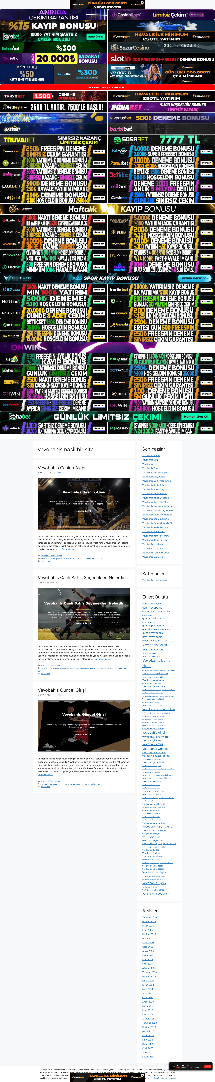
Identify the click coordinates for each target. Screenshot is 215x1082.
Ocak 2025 (147, 947)
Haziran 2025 (149, 934)
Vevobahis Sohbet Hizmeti (155, 552)
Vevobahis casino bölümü (153, 699)
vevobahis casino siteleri (152, 705)
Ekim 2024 (147, 959)
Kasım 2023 (148, 1006)
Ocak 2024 (147, 997)
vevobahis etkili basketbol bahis (152, 719)
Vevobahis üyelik (154, 883)
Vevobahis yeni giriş (154, 872)
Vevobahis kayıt (164, 778)
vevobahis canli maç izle (152, 677)
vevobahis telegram (152, 843)
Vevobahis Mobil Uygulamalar (157, 514)
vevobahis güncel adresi (156, 755)
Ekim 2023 (147, 1010)
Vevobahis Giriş (150, 460)
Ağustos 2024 (149, 968)
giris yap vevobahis (154, 625)
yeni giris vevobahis (155, 893)
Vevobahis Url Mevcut (153, 544)
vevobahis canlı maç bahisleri (151, 690)
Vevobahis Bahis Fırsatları (155, 540)
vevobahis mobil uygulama (150, 801)
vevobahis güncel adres (154, 752)
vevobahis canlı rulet (168, 690)
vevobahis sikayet (151, 833)
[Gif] (107, 209)
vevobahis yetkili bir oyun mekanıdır (153, 876)
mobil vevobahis (151, 640)
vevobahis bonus (167, 670)
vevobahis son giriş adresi (153, 840)
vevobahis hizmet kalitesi (166, 769)
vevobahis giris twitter (156, 736)
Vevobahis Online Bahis (152, 813)
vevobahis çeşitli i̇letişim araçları (152, 879)
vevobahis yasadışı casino (150, 860)
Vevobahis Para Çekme (157, 826)
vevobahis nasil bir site (92, 558)
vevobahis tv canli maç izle (153, 847)
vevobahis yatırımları (166, 863)
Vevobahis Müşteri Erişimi (155, 472)
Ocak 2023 (147, 1048)
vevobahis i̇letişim (168, 775)
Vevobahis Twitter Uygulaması (157, 510)
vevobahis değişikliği (163, 713)
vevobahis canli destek (155, 673)
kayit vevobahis (152, 636)
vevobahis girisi (153, 732)
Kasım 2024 (148, 955)
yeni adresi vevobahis (153, 890)
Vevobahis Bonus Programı (155, 536)
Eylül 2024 (147, 964)
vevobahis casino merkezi (150, 702)
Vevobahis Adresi (151, 455)
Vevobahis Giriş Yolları (153, 476)
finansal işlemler (147, 615)
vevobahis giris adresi (153, 728)
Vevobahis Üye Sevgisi (153, 557)
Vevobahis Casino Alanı (61, 467)
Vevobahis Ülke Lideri (153, 548)
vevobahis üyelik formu (149, 887)
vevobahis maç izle (153, 791)
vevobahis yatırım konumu (150, 863)
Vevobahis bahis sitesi (156, 663)
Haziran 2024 (149, 976)
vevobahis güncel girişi (70, 784)
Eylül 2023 (147, 1014)
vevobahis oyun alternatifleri (151, 817)
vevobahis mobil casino (166, 798)
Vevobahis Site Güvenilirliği (155, 519)
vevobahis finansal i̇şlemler (153, 725)
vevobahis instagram (151, 775)
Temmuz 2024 (149, 972)
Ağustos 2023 (149, 1018)
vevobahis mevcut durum (150, 798)
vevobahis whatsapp (152, 856)
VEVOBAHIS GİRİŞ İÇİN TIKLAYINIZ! (107, 87)
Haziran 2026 (149, 921)
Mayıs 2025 (148, 938)
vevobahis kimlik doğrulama (151, 785)
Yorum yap (45, 561)
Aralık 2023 (148, 1002)
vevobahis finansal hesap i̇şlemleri (153, 722)
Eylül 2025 (147, 930)
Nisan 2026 (148, 926)
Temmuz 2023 (149, 1023)
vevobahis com (148, 713)
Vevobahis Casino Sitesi (158, 709)
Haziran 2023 (149, 1027)
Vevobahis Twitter (151, 853)
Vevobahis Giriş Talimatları (155, 502)
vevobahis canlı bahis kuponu (151, 683)
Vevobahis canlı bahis (153, 680)
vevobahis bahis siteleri (152, 656)
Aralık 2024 (148, 951)
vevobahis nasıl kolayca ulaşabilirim (153, 807)
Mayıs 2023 (148, 1031)
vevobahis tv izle (150, 850)
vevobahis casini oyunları (51, 558)
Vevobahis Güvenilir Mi (151, 759)
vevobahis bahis (149, 653)
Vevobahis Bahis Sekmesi (155, 485)
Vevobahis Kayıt (150, 468)
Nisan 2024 (148, 985)
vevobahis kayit (149, 778)
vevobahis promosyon (154, 830)
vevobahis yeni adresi (153, 869)
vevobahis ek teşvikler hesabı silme (153, 716)
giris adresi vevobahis (155, 618)
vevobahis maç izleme (151, 794)
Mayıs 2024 (148, 980)
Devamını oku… (69, 549)
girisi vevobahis (148, 622)
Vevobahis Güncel (155, 749)
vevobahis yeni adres (152, 866)
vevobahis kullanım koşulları (151, 788)
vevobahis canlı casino (50, 784)
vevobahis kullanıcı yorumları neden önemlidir (94, 668)
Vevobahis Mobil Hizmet (154, 493)
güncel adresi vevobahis (156, 629)
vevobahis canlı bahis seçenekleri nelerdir (58, 668)
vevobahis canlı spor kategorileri (152, 693)
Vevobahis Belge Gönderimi (156, 498)
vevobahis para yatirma (154, 823)
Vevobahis (147, 464)
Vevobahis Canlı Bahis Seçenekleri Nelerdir (81, 577)
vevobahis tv (169, 843)
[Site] (53, 151)
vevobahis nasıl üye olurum (150, 810)
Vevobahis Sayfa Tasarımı (155, 527)
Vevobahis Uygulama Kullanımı (157, 506)
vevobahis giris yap (151, 740)
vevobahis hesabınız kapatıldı (151, 766)
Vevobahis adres (154, 645)
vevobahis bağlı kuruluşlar (150, 670)
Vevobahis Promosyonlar (51, 556)
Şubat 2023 (148, 1044)
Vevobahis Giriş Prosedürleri (156, 481)
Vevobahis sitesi (151, 837)
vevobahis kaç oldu (151, 781)
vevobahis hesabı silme (149, 769)
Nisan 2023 (148, 1035)
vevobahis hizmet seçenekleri (151, 772)
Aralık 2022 (148, 1052)
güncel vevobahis (153, 632)
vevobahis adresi (153, 649)
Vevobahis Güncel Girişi (62, 690)
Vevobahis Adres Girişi (153, 531)
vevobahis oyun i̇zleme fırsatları (152, 820)
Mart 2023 (147, 1040)
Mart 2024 (147, 989)
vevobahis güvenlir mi (153, 762)
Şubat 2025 (148, 942)
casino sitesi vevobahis (156, 611)
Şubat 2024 (148, 993)
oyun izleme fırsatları (168, 641)
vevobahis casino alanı (72, 558)
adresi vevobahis (151, 603)
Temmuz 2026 (149, 917)
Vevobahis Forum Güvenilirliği (157, 523)
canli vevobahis (152, 607)
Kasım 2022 (148, 1056)
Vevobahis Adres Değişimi (155, 489)
